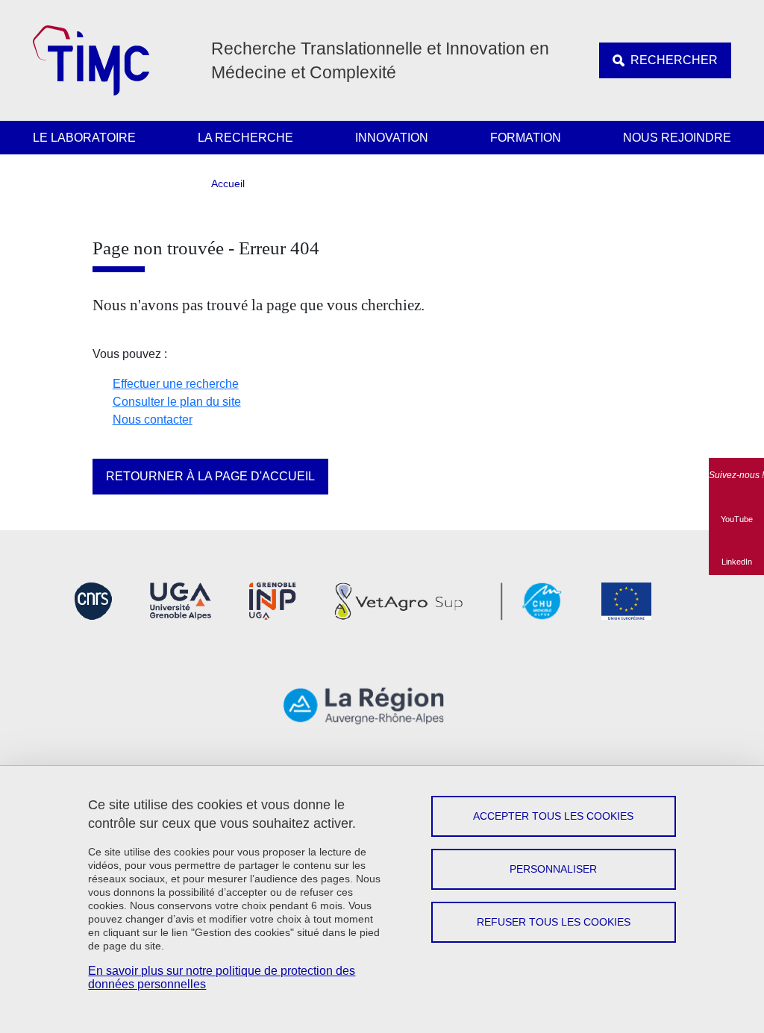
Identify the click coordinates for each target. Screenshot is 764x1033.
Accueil (228, 183)
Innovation (391, 137)
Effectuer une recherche (176, 383)
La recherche (245, 137)
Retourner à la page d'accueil (210, 476)
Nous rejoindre (677, 137)
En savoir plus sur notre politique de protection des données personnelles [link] (221, 977)
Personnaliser (553, 869)
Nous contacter (152, 419)
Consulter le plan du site (177, 401)
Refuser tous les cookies (553, 922)
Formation (525, 137)
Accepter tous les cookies (553, 816)
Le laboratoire (84, 137)
